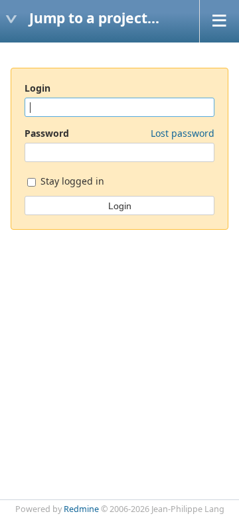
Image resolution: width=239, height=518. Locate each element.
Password (119, 133)
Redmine (81, 509)
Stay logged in (71, 181)
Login (37, 88)
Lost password (182, 133)
